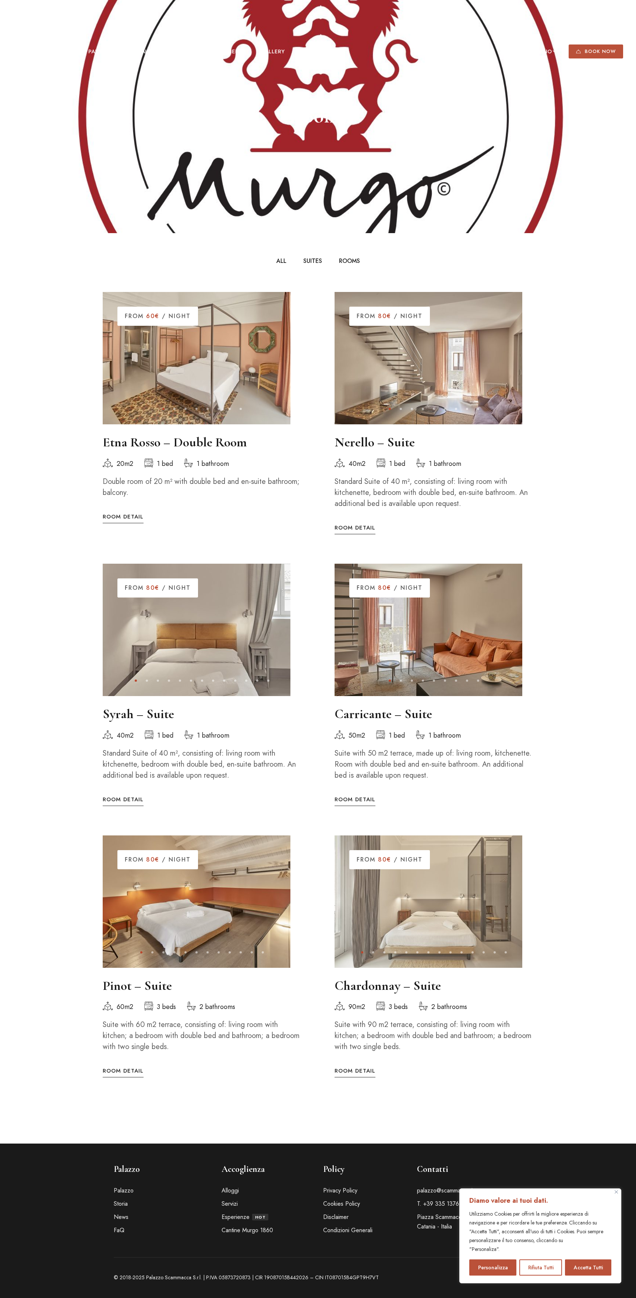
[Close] (616, 1192)
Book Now (600, 51)
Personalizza (493, 1267)
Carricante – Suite (383, 714)
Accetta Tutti (588, 1267)
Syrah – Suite (138, 714)
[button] (163, 409)
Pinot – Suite (137, 986)
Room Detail (123, 517)
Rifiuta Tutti (541, 1267)
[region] (540, 1235)
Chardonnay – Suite (388, 986)
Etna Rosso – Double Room (175, 442)
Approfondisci (516, 1249)
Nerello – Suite (375, 442)
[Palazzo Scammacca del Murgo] (44, 51)
